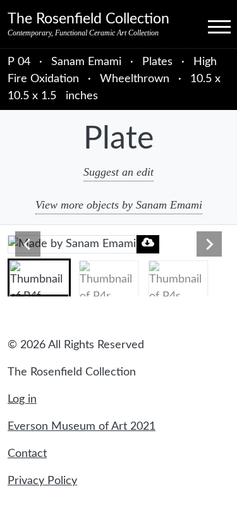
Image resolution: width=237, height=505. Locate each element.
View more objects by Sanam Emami (118, 204)
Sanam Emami (88, 62)
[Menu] (208, 26)
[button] (39, 277)
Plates (157, 62)
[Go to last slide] (27, 244)
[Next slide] (209, 244)
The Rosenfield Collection (88, 19)
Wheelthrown (134, 79)
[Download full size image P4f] (148, 242)
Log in (22, 399)
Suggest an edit (118, 172)
